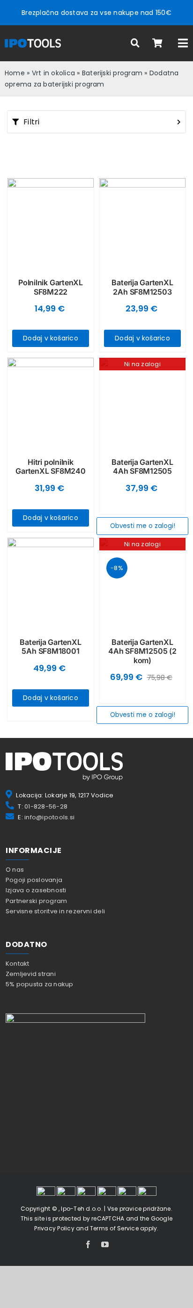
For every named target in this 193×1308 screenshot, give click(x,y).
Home (15, 73)
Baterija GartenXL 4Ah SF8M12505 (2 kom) (142, 651)
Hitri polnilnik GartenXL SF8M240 (50, 466)
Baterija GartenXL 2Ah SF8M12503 (142, 287)
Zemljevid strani (31, 973)
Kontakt (18, 963)
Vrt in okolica (53, 73)
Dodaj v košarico (50, 338)
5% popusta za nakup (40, 984)
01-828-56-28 (45, 806)
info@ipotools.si (49, 817)
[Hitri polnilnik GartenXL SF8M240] (50, 401)
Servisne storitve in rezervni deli (55, 911)
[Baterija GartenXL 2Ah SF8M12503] (142, 221)
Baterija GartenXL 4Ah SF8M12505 (142, 466)
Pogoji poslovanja (34, 879)
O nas (15, 869)
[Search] (135, 43)
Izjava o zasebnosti (36, 890)
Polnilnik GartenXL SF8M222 (50, 287)
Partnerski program (36, 900)
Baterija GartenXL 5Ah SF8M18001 (50, 646)
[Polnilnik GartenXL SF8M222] (50, 221)
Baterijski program (112, 73)
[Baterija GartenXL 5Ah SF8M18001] (50, 581)
